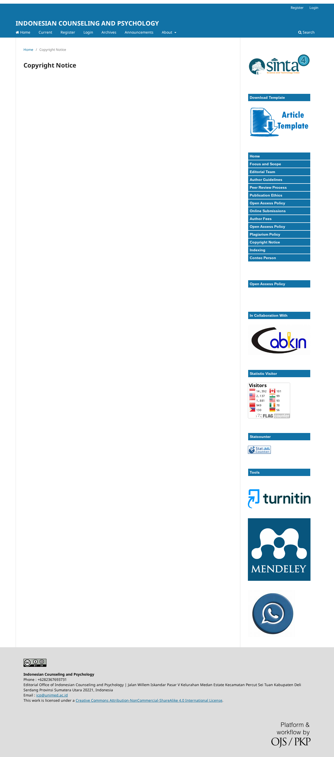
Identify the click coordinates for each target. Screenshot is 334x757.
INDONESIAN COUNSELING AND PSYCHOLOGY (87, 23)
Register (68, 32)
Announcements (139, 32)
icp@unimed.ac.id (52, 695)
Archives (109, 32)
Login (88, 32)
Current (45, 32)
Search (308, 32)
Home (24, 32)
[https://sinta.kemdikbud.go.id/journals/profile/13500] (279, 77)
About (167, 32)
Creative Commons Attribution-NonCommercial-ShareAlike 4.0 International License (149, 700)
